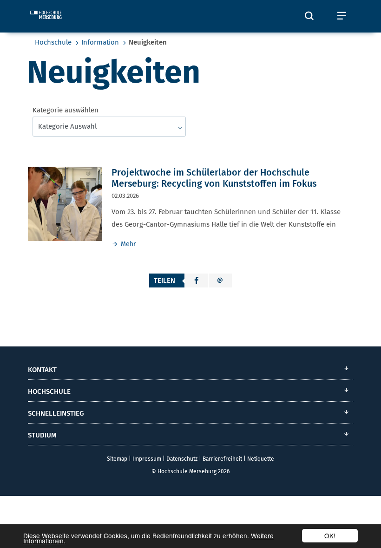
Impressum (146, 459)
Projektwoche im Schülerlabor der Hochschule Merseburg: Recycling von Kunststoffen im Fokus (214, 178)
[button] (196, 280)
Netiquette (260, 459)
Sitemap (117, 459)
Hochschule (53, 42)
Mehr (128, 244)
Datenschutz (181, 459)
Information (100, 42)
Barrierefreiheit (222, 459)
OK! (329, 535)
